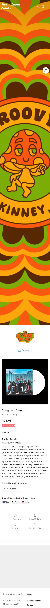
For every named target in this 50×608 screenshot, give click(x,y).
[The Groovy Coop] (25, 336)
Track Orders (35, 519)
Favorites (15, 528)
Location (15, 4)
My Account (15, 519)
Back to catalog (9, 414)
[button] (11, 488)
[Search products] (45, 70)
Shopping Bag (34, 528)
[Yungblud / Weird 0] (25, 381)
